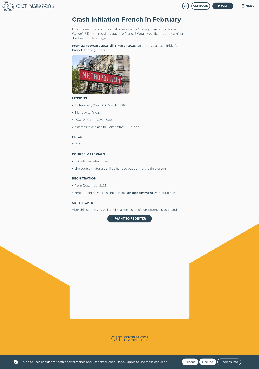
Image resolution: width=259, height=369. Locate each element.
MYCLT (223, 6)
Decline (207, 362)
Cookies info (229, 362)
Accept (190, 362)
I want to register (129, 219)
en (186, 5)
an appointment (140, 193)
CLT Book (200, 6)
